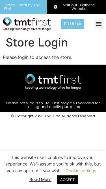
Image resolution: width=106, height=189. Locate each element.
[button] (98, 23)
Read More (40, 179)
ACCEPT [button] (67, 179)
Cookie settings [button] (81, 170)
